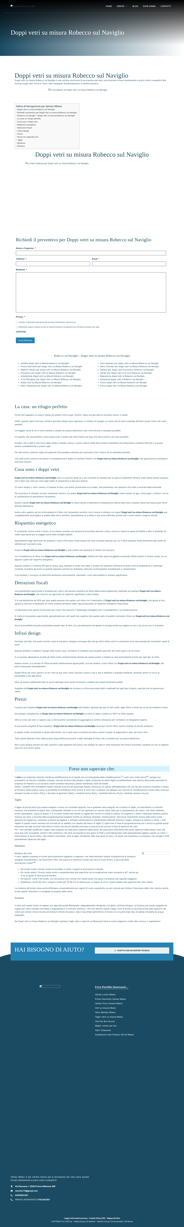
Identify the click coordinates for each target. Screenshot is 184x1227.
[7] (122, 776)
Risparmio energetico (26, 125)
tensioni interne (57, 912)
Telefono (21, 259)
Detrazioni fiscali (24, 128)
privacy (73, 322)
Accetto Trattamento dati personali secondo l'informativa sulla (47, 322)
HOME (109, 6)
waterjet (19, 915)
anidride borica (84, 793)
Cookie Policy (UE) (97, 1218)
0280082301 (21, 1195)
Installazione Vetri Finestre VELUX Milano (114, 1034)
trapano (45, 905)
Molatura (21, 143)
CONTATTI (166, 6)
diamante (147, 813)
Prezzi (20, 134)
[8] (147, 776)
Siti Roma (129, 1221)
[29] (34, 862)
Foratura (21, 146)
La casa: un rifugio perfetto (29, 119)
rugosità (123, 879)
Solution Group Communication (110, 1221)
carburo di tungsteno (123, 813)
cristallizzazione (112, 777)
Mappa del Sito (113, 1218)
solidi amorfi (141, 777)
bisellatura (25, 882)
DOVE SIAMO (149, 6)
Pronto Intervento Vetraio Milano (110, 999)
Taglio (20, 140)
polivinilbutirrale (113, 833)
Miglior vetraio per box (106, 1025)
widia (138, 813)
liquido (77, 777)
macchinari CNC (50, 859)
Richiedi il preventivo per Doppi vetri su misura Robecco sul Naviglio (47, 112)
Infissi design (23, 131)
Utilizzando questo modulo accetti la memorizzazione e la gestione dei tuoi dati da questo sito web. (59, 327)
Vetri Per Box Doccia (105, 1021)
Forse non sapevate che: (27, 137)
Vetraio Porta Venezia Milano (109, 1003)
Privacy (20, 317)
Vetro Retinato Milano (105, 1012)
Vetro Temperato (103, 1030)
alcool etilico (36, 836)
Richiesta (21, 269)
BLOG (135, 6)
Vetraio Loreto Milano (105, 994)
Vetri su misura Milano (105, 1008)
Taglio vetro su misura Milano (109, 1017)
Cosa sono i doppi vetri (27, 122)
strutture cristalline (151, 786)
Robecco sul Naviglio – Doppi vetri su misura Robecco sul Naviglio (46, 115)
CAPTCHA (21, 331)
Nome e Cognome (26, 248)
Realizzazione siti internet (84, 1221)
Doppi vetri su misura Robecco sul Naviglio (36, 109)
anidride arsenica (133, 793)
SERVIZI (120, 6)
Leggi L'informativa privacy (75, 1218)
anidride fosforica (108, 793)
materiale (31, 777)
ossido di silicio (31, 793)
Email (95, 259)
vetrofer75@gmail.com (26, 1191)
